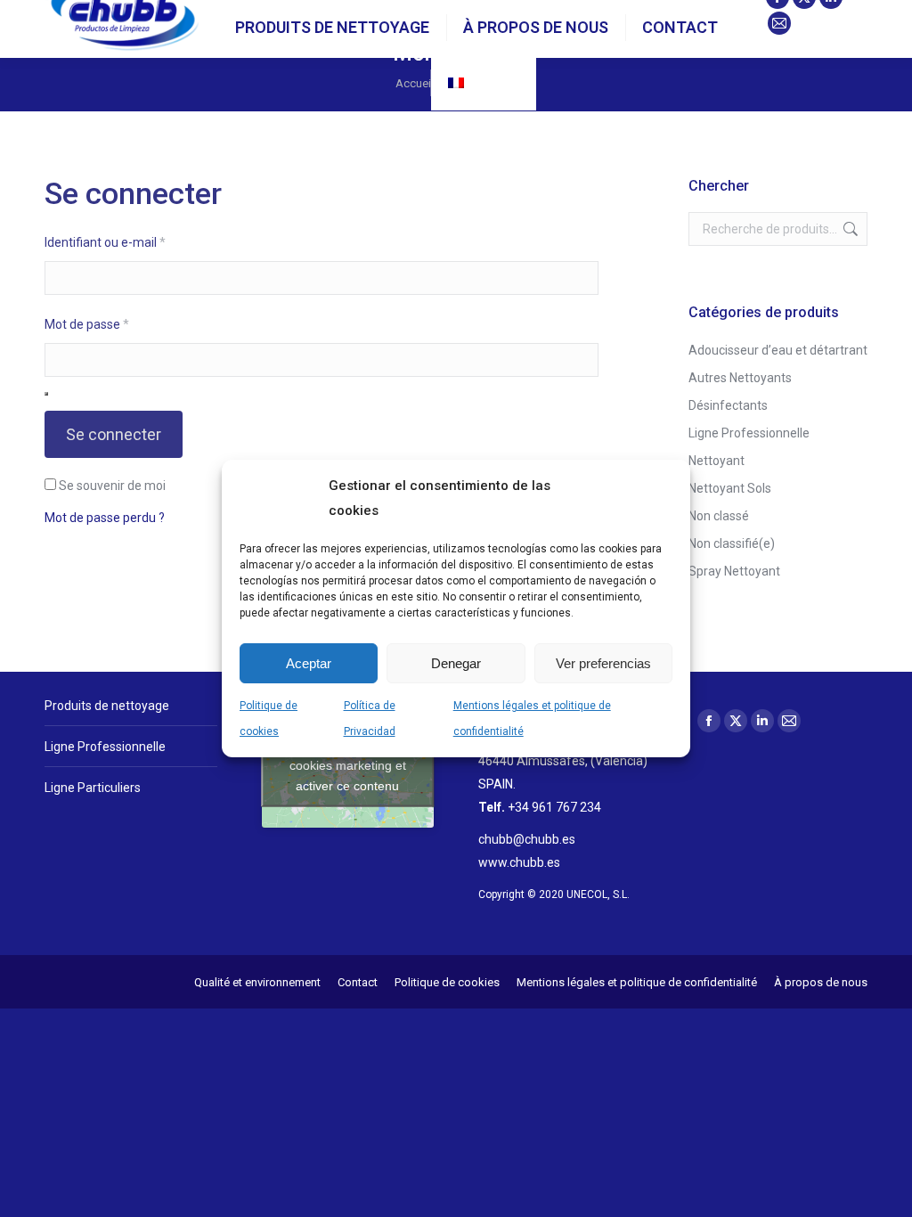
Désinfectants (728, 405)
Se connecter (113, 434)
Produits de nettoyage (107, 705)
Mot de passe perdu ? (105, 517)
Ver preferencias (603, 663)
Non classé (718, 516)
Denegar (456, 663)
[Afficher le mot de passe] (46, 394)
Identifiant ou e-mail (135, 241)
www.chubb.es (519, 862)
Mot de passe (117, 323)
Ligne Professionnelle (749, 433)
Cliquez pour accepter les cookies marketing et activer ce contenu (347, 764)
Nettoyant (716, 460)
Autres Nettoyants (740, 378)
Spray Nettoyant (734, 571)
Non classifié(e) (731, 543)
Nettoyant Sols (729, 488)
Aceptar (308, 663)
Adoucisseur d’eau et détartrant (777, 350)
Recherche (849, 229)
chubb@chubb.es (526, 839)
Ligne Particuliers (93, 787)
